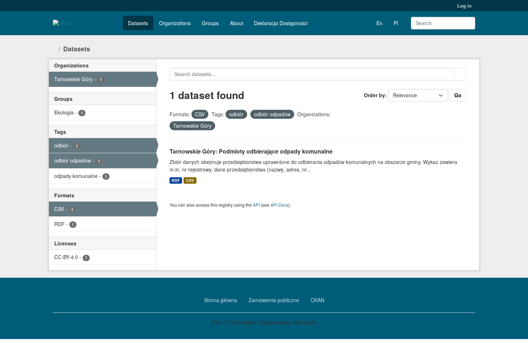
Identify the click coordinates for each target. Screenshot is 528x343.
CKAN (317, 300)
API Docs (279, 205)
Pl (396, 23)
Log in (464, 5)
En (379, 23)
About (236, 23)
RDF (176, 180)
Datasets (138, 23)
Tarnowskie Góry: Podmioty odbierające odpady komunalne (251, 151)
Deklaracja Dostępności (280, 23)
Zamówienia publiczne (274, 300)
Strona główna (220, 300)
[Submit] (464, 23)
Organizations (175, 23)
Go (458, 95)
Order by (374, 95)
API (256, 205)
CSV (190, 180)
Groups (210, 23)
